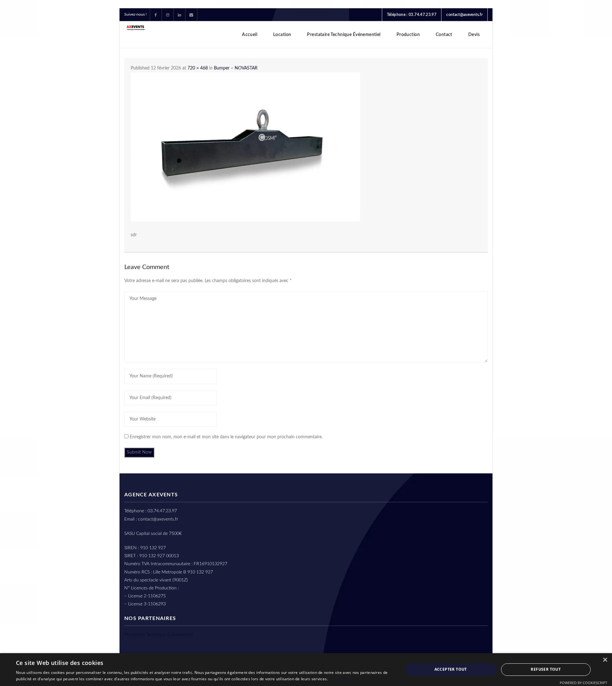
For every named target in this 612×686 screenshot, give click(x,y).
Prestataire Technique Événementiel (158, 634)
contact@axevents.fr (464, 15)
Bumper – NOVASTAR (236, 68)
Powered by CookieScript (583, 682)
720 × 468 (197, 68)
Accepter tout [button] (450, 669)
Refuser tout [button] (546, 669)
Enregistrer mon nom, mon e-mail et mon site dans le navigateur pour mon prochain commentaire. (226, 437)
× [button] (604, 660)
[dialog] (306, 669)
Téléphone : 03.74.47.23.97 (411, 15)
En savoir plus (342, 679)
